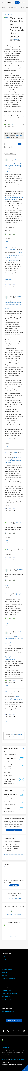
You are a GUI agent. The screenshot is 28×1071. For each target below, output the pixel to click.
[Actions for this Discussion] (23, 124)
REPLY (6, 241)
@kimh (9, 171)
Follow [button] (21, 752)
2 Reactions (7, 443)
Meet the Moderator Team (8, 963)
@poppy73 (18, 522)
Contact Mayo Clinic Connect (8, 978)
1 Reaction (7, 238)
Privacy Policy (13, 1059)
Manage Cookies (20, 1059)
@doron (17, 159)
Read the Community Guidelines (13, 854)
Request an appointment (14, 830)
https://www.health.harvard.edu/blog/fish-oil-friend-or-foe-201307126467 (13, 657)
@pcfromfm (20, 569)
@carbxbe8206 (13, 260)
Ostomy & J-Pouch (9, 802)
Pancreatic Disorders (10, 758)
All (23, 748)
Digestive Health (8, 14)
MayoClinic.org (5, 1047)
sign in (13, 734)
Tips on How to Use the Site (14, 898)
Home (3, 7)
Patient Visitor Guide (6, 999)
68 (12, 144)
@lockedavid (18, 296)
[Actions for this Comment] (22, 234)
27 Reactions (7, 129)
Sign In (23, 2)
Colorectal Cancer (9, 773)
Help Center (4, 975)
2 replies (7, 587)
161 (16, 147)
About (3, 956)
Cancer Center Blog (6, 990)
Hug (13, 126)
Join (17, 2)
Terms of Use (5, 1059)
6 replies (7, 542)
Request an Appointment (14, 1020)
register (19, 734)
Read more (14, 885)
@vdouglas (12, 249)
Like (5, 126)
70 (19, 144)
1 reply (6, 625)
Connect (8, 2)
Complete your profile (14, 914)
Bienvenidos (14, 937)
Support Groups (13, 7)
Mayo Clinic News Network (8, 1011)
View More (14, 728)
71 (5, 147)
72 (9, 147)
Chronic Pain (7, 752)
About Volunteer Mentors (7, 966)
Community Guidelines (7, 969)
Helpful (9, 126)
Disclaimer (4, 972)
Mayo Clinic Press (6, 996)
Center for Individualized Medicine (9, 993)
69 (16, 144)
